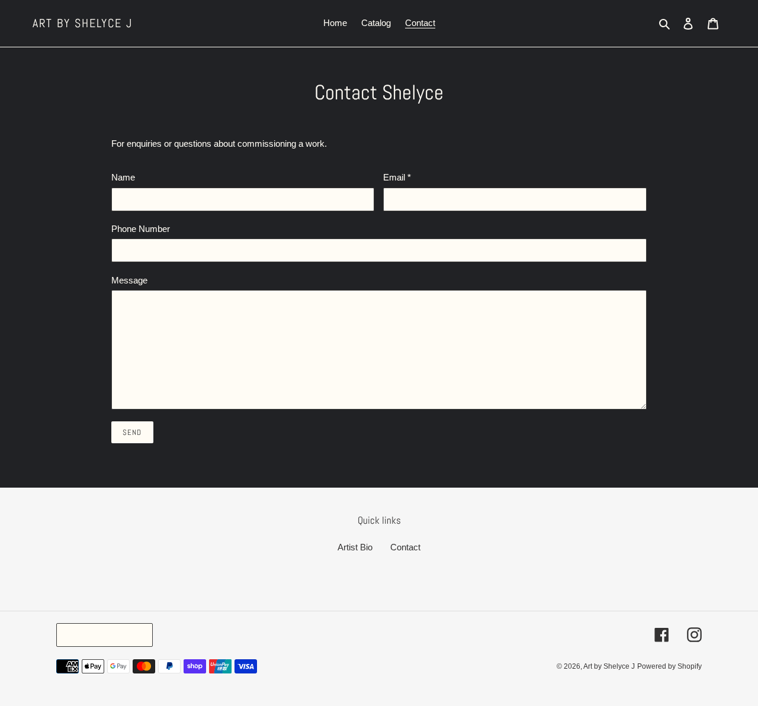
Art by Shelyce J (83, 23)
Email (397, 177)
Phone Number (140, 229)
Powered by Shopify (669, 666)
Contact (405, 547)
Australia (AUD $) (102, 635)
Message (129, 280)
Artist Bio (355, 547)
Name (123, 177)
